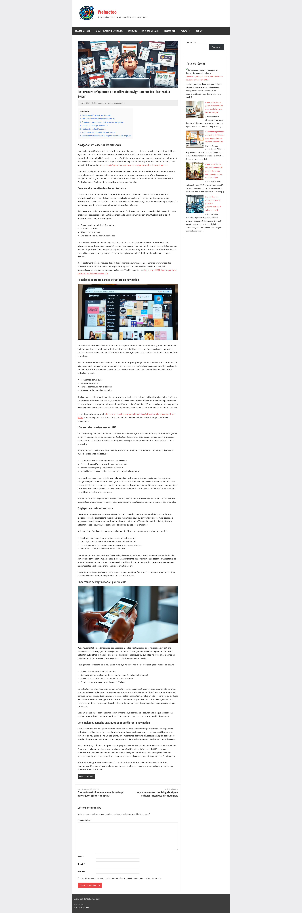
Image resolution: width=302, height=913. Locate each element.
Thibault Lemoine (99, 103)
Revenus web (169, 31)
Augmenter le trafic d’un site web (143, 31)
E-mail (81, 864)
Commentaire (84, 820)
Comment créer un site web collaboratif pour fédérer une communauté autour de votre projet (213, 171)
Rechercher (191, 42)
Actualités (186, 31)
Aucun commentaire (116, 103)
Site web (82, 871)
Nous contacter (82, 908)
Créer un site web (82, 31)
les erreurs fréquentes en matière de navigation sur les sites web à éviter (134, 165)
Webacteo (107, 12)
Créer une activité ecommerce (109, 31)
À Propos (80, 904)
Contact (199, 31)
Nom (80, 856)
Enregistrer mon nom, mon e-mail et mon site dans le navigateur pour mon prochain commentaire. (122, 878)
